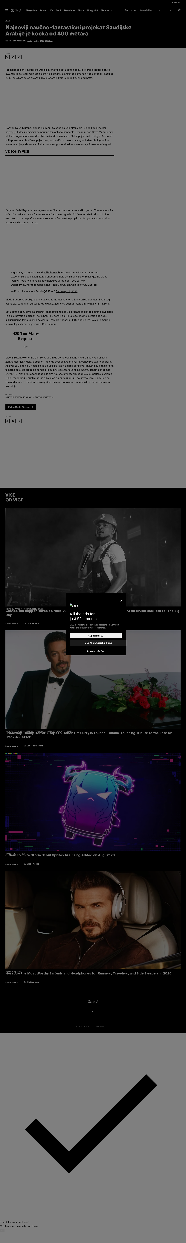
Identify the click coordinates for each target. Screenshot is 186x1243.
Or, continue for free (95, 651)
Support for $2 (95, 636)
